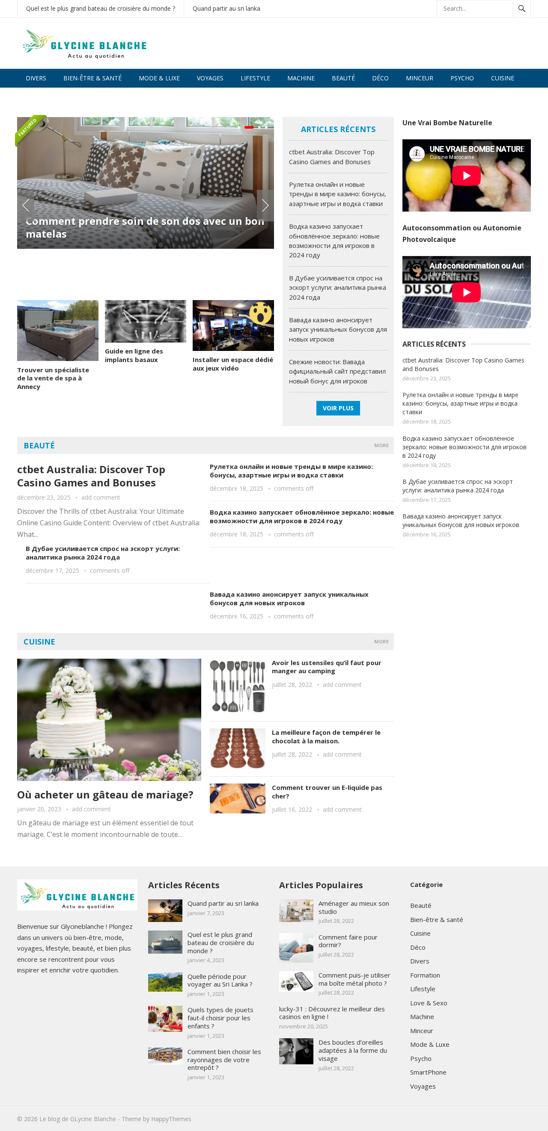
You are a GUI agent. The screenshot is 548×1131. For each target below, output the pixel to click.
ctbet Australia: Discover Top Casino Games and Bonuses (91, 475)
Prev (25, 205)
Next (265, 205)
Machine (301, 78)
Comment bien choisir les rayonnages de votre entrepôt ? (224, 1059)
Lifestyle (255, 78)
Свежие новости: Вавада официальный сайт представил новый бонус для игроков (337, 371)
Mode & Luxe (159, 78)
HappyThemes (171, 1119)
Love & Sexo (45, 97)
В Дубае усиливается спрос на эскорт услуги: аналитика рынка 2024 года (337, 287)
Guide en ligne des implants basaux (134, 355)
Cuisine (502, 78)
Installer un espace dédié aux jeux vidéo (233, 363)
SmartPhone (428, 1072)
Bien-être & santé (92, 78)
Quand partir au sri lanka (226, 8)
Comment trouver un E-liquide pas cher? (327, 791)
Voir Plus (338, 408)
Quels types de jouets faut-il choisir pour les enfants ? (220, 1017)
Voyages (210, 78)
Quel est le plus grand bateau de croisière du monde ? (100, 8)
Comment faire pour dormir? (348, 941)
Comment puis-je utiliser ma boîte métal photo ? (354, 979)
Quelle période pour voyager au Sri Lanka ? (220, 980)
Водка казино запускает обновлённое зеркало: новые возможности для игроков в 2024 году (302, 516)
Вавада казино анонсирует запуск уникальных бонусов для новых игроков (338, 329)
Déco (380, 78)
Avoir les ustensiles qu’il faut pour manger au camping (326, 666)
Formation (425, 975)
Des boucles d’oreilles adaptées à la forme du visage (353, 1050)
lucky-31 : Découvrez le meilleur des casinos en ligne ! (332, 1012)
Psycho (462, 78)
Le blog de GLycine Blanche (77, 1119)
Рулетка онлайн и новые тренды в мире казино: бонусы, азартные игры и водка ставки (337, 194)
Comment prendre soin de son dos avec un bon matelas (145, 227)
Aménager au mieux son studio (354, 907)
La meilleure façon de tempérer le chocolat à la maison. (326, 736)
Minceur (419, 78)
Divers (36, 78)
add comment (100, 497)
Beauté (343, 78)
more (381, 445)
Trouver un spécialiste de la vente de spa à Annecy (53, 378)
